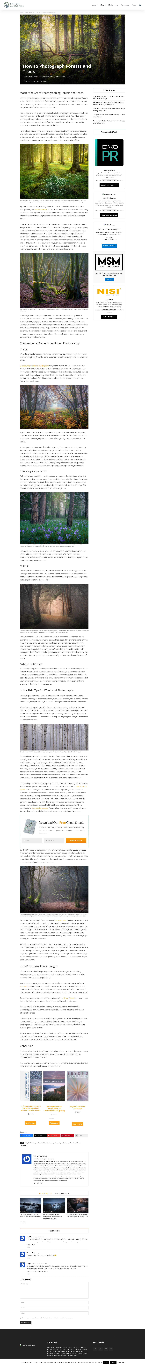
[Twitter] (42, 1183)
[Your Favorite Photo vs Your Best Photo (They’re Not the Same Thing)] (30, 1205)
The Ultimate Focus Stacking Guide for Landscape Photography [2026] (109, 110)
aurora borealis (41, 209)
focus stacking (60, 920)
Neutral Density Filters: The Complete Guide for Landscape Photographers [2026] (52, 1217)
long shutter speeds (40, 808)
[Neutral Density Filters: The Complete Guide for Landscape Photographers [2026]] (54, 1205)
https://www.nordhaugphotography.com (44, 1159)
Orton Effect (69, 998)
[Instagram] (38, 1183)
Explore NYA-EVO (109, 246)
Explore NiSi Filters (109, 317)
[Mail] (106, 1349)
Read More (121, 1362)
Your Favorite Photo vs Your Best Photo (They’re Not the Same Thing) (108, 97)
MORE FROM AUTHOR (61, 1193)
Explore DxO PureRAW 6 (109, 185)
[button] (140, 5)
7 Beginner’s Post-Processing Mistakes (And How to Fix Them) (109, 116)
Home (21, 12)
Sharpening (24, 986)
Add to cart (30, 1123)
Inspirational (23, 1212)
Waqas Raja (31, 1253)
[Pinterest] (111, 1349)
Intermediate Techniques (74, 1212)
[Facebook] (35, 1183)
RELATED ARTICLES (45, 1193)
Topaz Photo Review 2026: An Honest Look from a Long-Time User (109, 122)
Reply (28, 1247)
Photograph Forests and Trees (71, 1143)
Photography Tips (29, 12)
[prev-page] (21, 1222)
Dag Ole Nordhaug (30, 81)
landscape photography (54, 1143)
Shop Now (109, 279)
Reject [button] (113, 1362)
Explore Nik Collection (109, 215)
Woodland (23, 1145)
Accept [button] (106, 1362)
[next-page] (24, 1222)
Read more (54, 1123)
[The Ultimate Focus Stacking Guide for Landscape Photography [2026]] (77, 1205)
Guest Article (41, 1143)
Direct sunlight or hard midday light (34, 366)
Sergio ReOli (31, 1264)
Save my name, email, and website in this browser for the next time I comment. (47, 1318)
